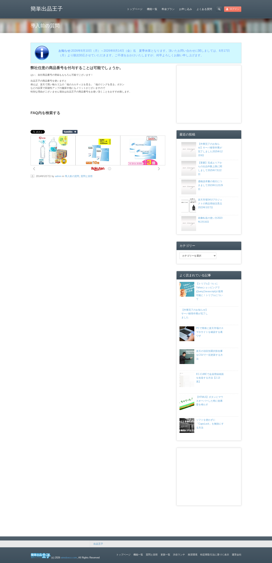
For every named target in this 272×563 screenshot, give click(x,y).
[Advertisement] (209, 93)
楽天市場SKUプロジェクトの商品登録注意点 (210, 203)
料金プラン (168, 9)
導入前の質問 (72, 176)
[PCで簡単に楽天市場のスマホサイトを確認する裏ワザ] (186, 340)
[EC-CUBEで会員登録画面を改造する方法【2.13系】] (186, 386)
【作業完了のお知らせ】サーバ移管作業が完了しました (194, 313)
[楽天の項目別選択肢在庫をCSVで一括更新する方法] (186, 363)
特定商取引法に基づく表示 (214, 554)
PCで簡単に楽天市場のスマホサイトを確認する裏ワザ (210, 332)
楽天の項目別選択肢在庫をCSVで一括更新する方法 (209, 355)
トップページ (134, 9)
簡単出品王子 (47, 9)
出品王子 (98, 544)
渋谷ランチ (179, 554)
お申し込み (185, 9)
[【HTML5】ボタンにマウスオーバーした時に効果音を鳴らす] (186, 409)
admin (58, 176)
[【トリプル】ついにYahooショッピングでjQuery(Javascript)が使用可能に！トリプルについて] (186, 295)
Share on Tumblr (70, 132)
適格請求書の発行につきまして (210, 185)
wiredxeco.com (69, 557)
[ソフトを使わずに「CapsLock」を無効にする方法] (186, 432)
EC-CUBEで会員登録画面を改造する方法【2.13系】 (210, 378)
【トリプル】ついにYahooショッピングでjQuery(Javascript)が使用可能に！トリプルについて (209, 291)
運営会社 (236, 554)
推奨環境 (192, 554)
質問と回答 (87, 176)
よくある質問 (204, 9)
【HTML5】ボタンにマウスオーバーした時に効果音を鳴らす (209, 401)
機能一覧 (152, 9)
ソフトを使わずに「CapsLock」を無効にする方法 (210, 423)
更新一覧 (165, 554)
